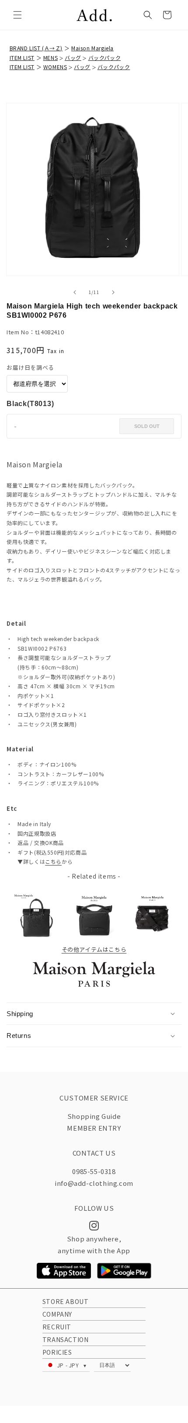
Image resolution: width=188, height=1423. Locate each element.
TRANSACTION (65, 1339)
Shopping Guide (94, 1116)
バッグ (73, 57)
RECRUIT (56, 1326)
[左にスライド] (74, 292)
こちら (53, 861)
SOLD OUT (147, 426)
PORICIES (57, 1352)
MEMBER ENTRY (94, 1127)
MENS (50, 57)
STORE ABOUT (65, 1301)
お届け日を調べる (30, 367)
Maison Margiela (92, 48)
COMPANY (57, 1314)
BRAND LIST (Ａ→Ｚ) (36, 48)
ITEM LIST (22, 57)
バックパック (104, 57)
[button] (17, 15)
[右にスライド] (113, 292)
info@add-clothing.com (94, 1183)
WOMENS (55, 66)
